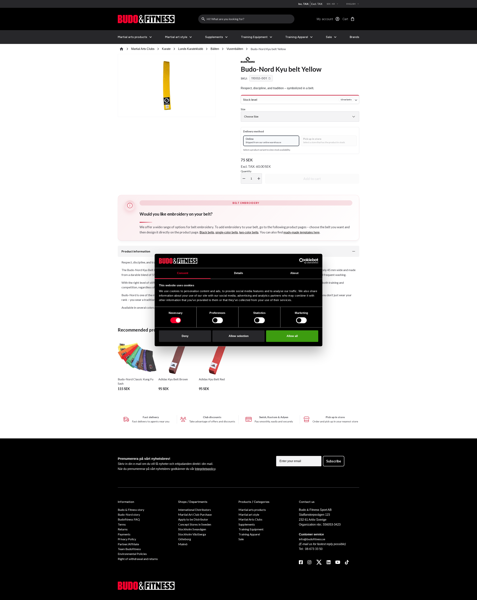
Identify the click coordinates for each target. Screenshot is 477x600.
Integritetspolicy (205, 468)
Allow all (292, 336)
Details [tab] (238, 273)
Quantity (251, 175)
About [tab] (294, 273)
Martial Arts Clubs (142, 48)
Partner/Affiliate (128, 544)
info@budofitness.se (312, 539)
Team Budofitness (129, 549)
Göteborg (184, 539)
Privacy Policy (127, 539)
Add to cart (312, 179)
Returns (123, 529)
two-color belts (248, 232)
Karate (166, 48)
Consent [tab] (182, 273)
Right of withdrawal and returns (138, 559)
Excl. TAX (316, 3)
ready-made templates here (301, 232)
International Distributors (194, 509)
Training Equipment (254, 37)
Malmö (182, 544)
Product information (135, 251)
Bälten (215, 48)
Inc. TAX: (303, 3)
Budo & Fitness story (131, 509)
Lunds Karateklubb (190, 48)
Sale (329, 37)
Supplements (214, 37)
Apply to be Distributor (193, 519)
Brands (354, 37)
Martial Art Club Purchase (195, 514)
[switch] (217, 320)
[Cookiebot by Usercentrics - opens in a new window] (302, 261)
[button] (261, 78)
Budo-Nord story (129, 514)
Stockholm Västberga (192, 534)
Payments (124, 534)
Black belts (207, 232)
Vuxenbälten (235, 48)
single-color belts (226, 232)
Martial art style (176, 37)
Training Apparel (296, 37)
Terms (122, 524)
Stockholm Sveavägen (192, 529)
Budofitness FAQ (129, 519)
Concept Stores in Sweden (194, 524)
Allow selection (239, 336)
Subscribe (333, 461)
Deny (185, 336)
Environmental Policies (132, 554)
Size (243, 109)
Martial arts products (132, 37)
